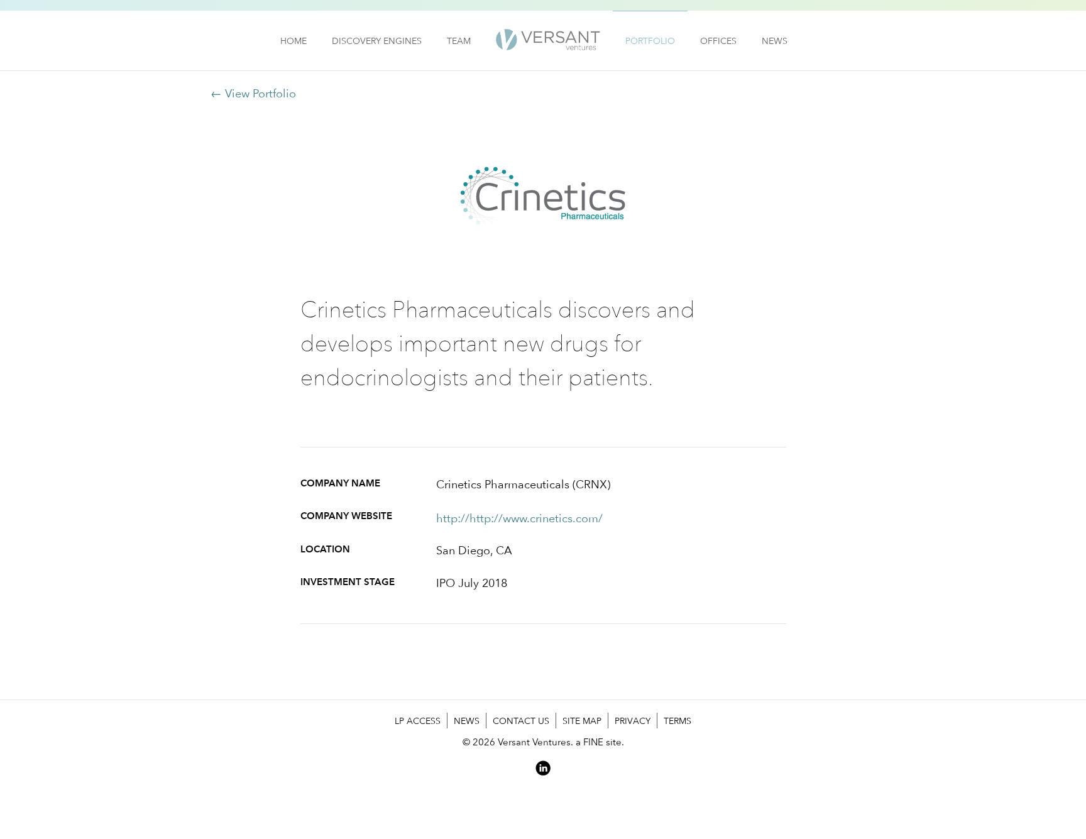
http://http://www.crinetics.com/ (519, 518)
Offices (718, 40)
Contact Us (521, 720)
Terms (677, 720)
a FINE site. (600, 742)
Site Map (581, 720)
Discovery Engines (377, 40)
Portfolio (650, 40)
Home (293, 40)
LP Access (418, 720)
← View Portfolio (253, 93)
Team (459, 40)
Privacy (632, 720)
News (774, 40)
